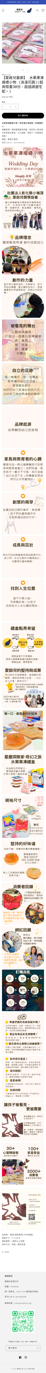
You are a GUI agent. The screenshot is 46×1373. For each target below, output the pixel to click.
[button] (3, 10)
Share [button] (7, 1252)
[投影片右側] (28, 70)
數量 (3, 102)
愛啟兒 (19, 1369)
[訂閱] (37, 1348)
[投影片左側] (17, 70)
